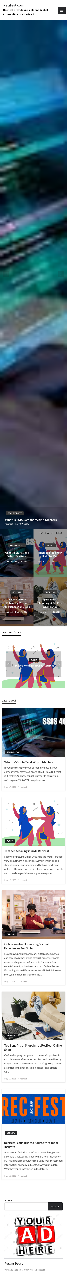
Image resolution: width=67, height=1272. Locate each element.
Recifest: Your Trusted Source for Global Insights (31, 1145)
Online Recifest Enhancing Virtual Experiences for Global (17, 603)
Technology (15, 513)
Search (8, 1200)
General (16, 592)
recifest (9, 523)
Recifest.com (13, 5)
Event (50, 545)
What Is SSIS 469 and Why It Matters (31, 520)
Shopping (50, 592)
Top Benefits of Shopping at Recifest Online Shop (50, 603)
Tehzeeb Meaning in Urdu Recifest (50, 554)
